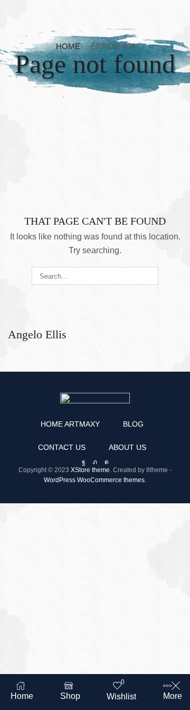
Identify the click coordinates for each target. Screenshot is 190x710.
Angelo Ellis (37, 334)
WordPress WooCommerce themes (94, 480)
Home (68, 46)
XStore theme (90, 470)
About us (127, 447)
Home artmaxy (70, 424)
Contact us (62, 447)
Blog (133, 424)
